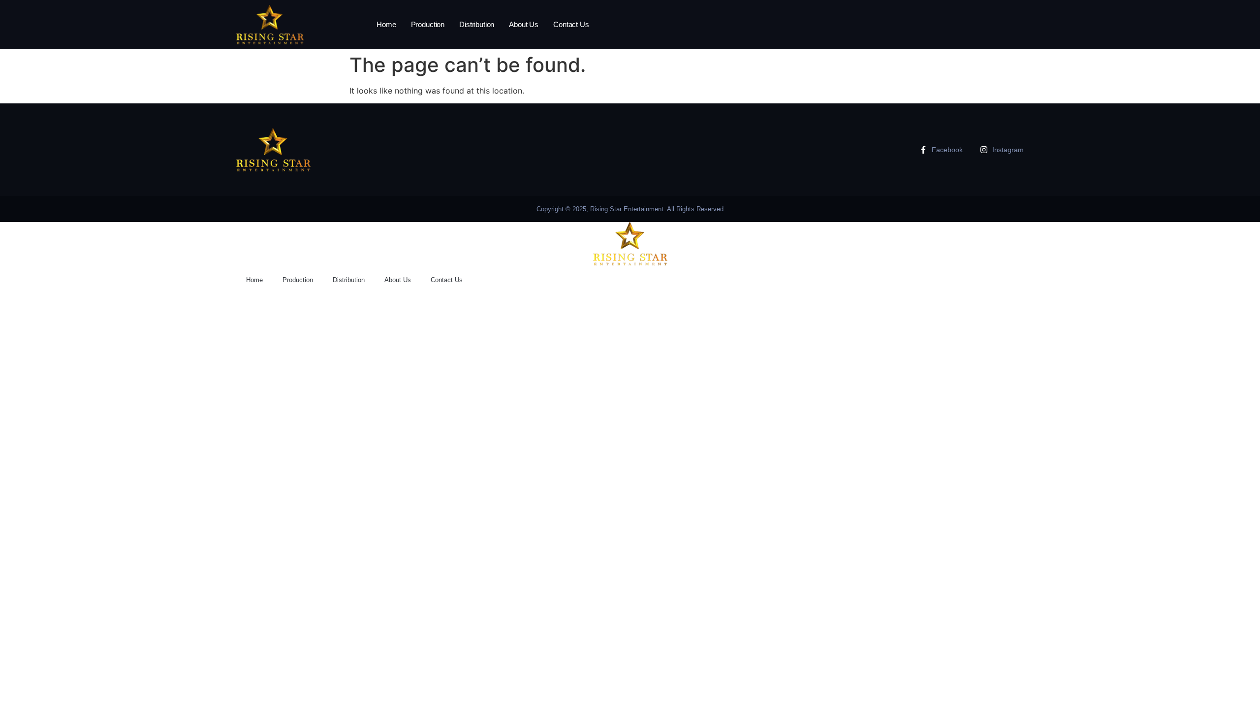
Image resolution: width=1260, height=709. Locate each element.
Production (428, 24)
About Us (523, 24)
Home (386, 24)
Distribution (476, 24)
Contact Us (571, 24)
